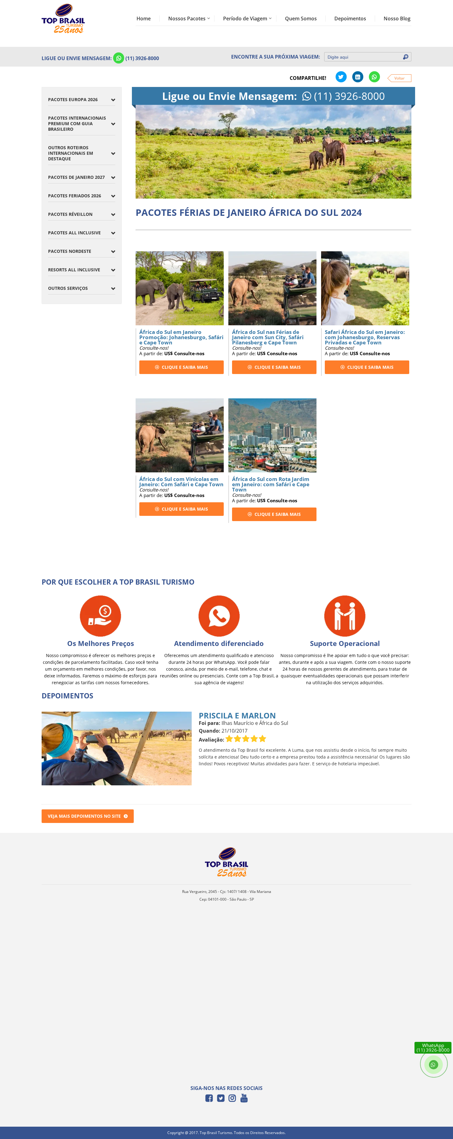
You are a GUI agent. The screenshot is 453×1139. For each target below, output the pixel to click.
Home (144, 18)
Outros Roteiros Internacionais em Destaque (70, 153)
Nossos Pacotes (187, 18)
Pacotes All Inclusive (74, 233)
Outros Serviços (68, 288)
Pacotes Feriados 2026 (74, 196)
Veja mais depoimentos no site (84, 816)
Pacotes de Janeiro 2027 (76, 177)
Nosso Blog (397, 18)
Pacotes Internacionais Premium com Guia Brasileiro (77, 123)
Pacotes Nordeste (69, 251)
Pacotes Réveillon (70, 214)
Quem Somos (301, 18)
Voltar (399, 78)
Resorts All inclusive (74, 270)
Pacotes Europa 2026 (73, 99)
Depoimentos (350, 18)
